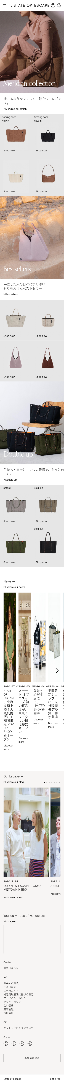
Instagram (10, 921)
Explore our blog (14, 782)
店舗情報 (9, 1009)
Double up (11, 480)
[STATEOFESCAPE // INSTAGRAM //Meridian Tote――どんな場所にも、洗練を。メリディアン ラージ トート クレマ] (17, 939)
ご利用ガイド (11, 990)
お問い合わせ (11, 968)
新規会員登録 (32, 1058)
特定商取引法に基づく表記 (18, 994)
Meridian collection (16, 109)
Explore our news (15, 587)
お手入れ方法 (11, 983)
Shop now (9, 191)
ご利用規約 (10, 987)
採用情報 (9, 1013)
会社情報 (9, 1005)
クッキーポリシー (13, 1002)
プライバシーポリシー (16, 998)
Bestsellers (11, 294)
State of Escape (12, 1079)
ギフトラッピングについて (18, 1028)
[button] (56, 670)
